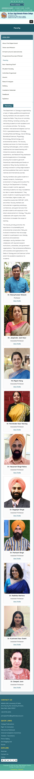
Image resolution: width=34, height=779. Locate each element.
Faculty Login (27, 10)
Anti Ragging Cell (6, 742)
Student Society (8, 69)
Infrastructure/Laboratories (12, 52)
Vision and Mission (8, 47)
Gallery (4, 86)
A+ (12, 1)
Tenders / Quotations (8, 736)
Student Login (19, 8)
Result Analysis (7, 81)
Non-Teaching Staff (9, 64)
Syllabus (5, 98)
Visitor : (3, 757)
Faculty (5, 60)
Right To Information (7, 727)
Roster (3, 744)
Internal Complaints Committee (11, 733)
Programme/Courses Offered (12, 56)
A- (17, 1)
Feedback (5, 94)
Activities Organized (9, 73)
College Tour (6, 10)
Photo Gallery (5, 739)
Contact (19, 10)
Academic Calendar (9, 90)
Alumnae (4, 751)
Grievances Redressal (8, 730)
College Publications (7, 724)
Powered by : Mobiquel (17, 769)
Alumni (27, 8)
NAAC (13, 10)
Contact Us (4, 754)
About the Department (10, 43)
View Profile (17, 301)
